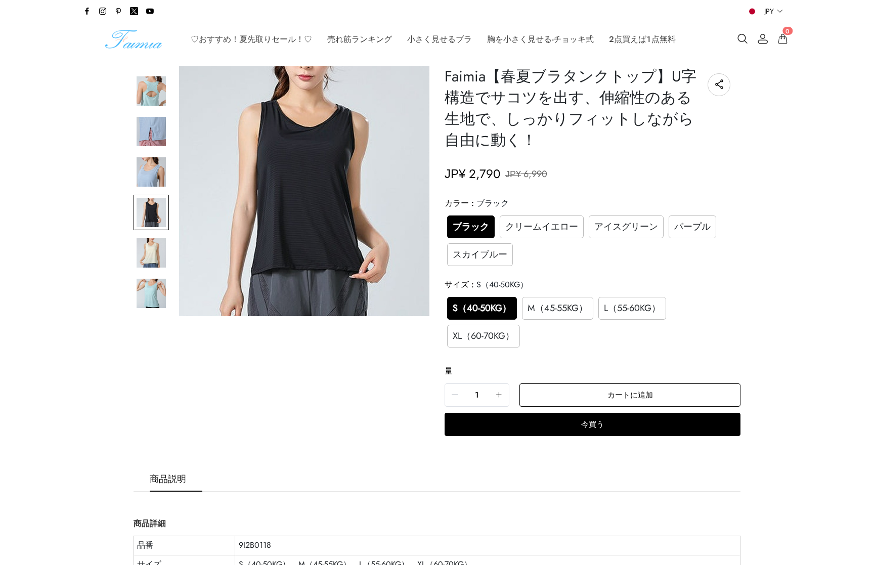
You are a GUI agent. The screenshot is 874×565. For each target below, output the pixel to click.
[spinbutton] (477, 395)
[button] (773, 11)
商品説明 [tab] (168, 479)
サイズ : (486, 284)
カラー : (477, 203)
